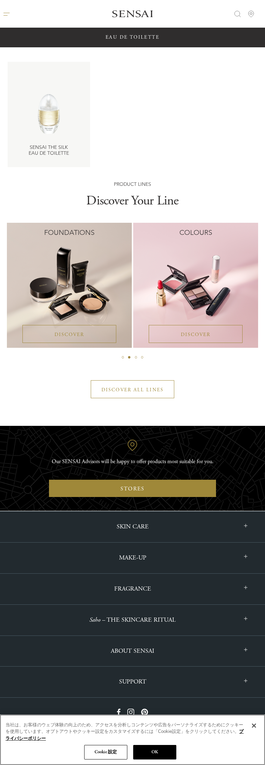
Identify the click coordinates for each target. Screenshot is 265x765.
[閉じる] (254, 725)
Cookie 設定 (106, 752)
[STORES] (251, 14)
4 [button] (142, 357)
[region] (132, 740)
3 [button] (136, 357)
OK (154, 752)
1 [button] (122, 357)
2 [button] (129, 357)
